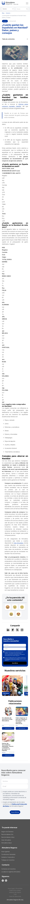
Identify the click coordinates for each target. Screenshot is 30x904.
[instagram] (2, 881)
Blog (3, 13)
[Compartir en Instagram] (22, 629)
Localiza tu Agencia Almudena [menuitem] (10, 872)
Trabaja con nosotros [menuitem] (7, 860)
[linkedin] (6, 881)
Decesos (8, 13)
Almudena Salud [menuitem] (6, 843)
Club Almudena (18, 543)
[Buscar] (27, 9)
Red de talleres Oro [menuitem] (7, 834)
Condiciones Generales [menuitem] (8, 854)
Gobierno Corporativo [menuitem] (8, 857)
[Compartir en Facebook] (12, 629)
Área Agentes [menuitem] (5, 851)
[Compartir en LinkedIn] (8, 629)
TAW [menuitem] (15, 894)
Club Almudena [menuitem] (6, 840)
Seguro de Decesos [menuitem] (7, 831)
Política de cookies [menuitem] (15, 890)
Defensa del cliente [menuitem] (15, 892)
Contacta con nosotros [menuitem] (8, 869)
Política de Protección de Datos (12, 658)
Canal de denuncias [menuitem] (15, 896)
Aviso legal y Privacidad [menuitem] (15, 888)
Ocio (3, 725)
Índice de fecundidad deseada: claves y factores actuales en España (7, 747)
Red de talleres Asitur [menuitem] (7, 837)
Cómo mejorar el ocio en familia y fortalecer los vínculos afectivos (21, 720)
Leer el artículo (8, 728)
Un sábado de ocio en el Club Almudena (7, 719)
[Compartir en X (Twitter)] (17, 629)
